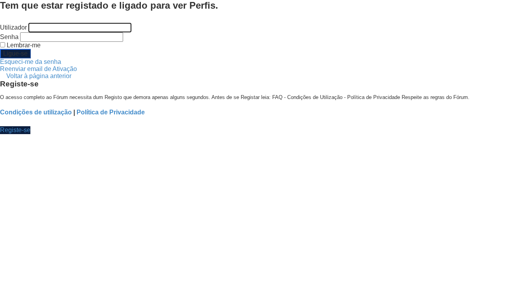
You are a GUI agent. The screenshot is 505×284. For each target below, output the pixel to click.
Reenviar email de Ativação (38, 68)
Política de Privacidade (111, 112)
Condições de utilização (36, 112)
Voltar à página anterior (38, 76)
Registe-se (15, 130)
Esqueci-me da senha (30, 61)
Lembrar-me (23, 45)
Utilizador (13, 27)
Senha (9, 37)
